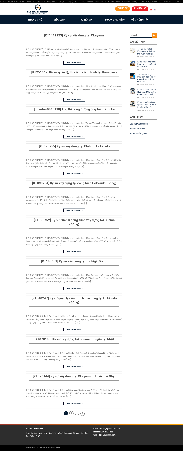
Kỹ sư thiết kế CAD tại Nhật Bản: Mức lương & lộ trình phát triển (146, 92)
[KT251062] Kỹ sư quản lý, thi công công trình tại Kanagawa (74, 72)
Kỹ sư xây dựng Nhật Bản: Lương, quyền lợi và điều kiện (146, 64)
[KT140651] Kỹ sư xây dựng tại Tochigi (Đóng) (74, 261)
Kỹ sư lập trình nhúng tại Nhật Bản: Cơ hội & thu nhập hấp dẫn (146, 104)
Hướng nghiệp (114, 19)
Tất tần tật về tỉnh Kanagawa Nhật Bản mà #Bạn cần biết (146, 51)
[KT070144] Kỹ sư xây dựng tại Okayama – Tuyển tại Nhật (74, 376)
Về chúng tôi (140, 19)
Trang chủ (35, 19)
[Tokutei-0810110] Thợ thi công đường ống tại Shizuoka (74, 109)
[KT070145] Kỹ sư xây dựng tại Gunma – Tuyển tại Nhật (74, 339)
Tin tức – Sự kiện (137, 129)
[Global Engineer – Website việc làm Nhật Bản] (42, 9)
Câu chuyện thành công (140, 124)
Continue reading (74, 62)
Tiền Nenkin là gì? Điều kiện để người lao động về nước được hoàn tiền (146, 78)
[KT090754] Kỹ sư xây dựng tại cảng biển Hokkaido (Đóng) (74, 183)
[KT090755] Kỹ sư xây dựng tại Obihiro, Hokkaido (74, 146)
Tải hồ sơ (85, 19)
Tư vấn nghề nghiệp (138, 133)
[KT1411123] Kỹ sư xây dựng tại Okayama (74, 35)
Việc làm (59, 19)
